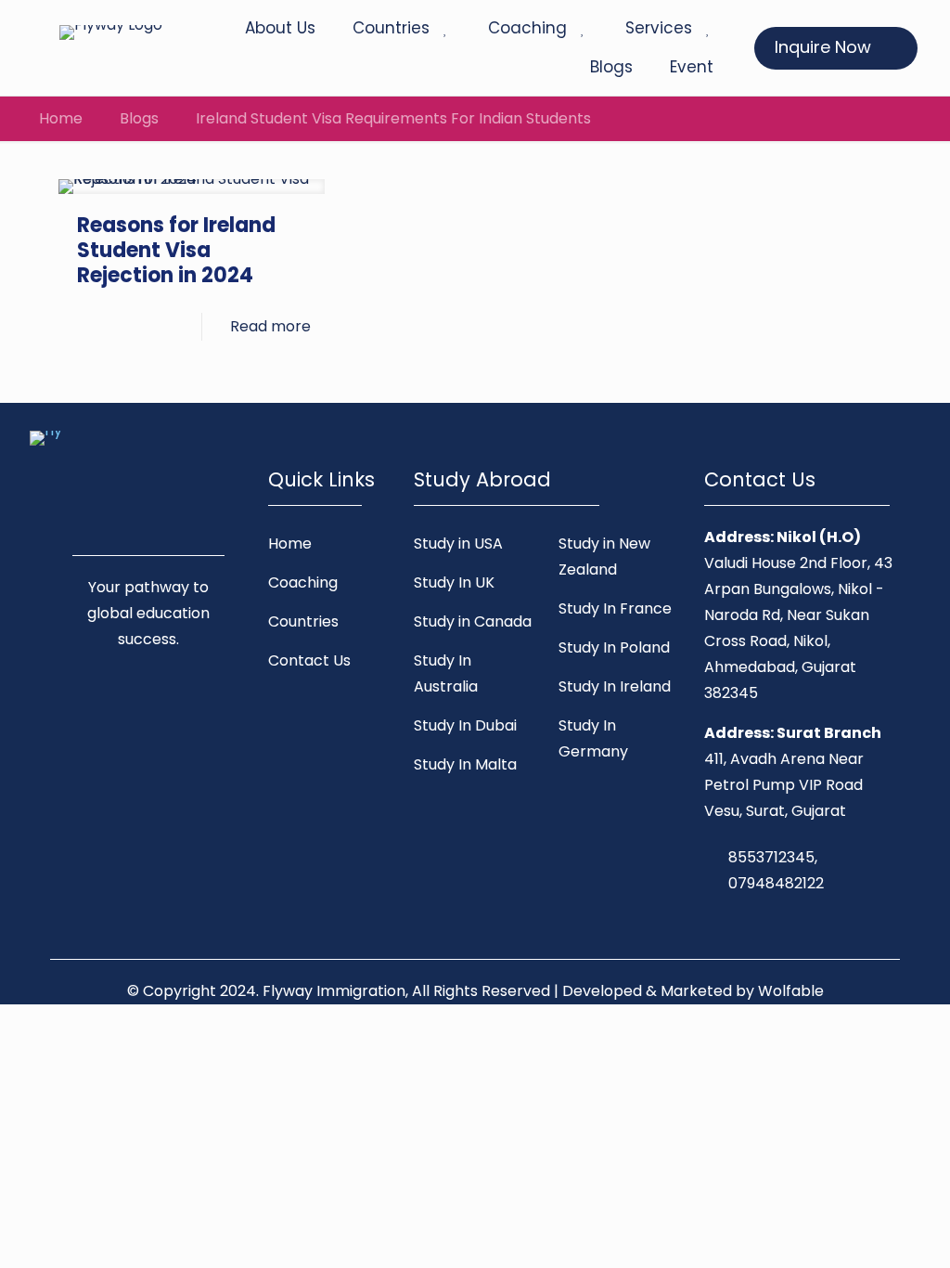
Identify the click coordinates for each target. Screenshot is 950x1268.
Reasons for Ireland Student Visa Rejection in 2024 (176, 250)
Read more (270, 326)
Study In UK (454, 582)
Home (61, 118)
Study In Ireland (614, 686)
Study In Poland (614, 647)
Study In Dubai (465, 725)
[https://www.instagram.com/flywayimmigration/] (144, 706)
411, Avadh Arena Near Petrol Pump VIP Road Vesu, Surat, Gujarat (784, 785)
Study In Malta (465, 764)
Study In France (615, 608)
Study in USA (458, 543)
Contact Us (309, 660)
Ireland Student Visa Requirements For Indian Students (393, 118)
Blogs (139, 118)
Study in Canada (473, 621)
